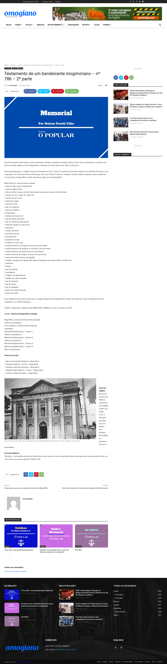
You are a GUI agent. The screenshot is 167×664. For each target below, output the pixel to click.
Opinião (13, 65)
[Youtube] (143, 1)
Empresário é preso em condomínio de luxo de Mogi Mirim (26, 488)
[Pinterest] (36, 474)
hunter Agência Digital (23, 662)
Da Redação (13, 85)
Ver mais (137, 146)
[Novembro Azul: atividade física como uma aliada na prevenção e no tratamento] (56, 536)
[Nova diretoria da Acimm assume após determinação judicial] (120, 136)
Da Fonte (78, 546)
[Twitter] (136, 1)
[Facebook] (130, 1)
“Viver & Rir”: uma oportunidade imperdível (18, 550)
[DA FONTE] (91, 536)
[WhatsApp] (41, 474)
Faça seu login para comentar (15, 571)
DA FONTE (78, 550)
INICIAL (6, 65)
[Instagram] (133, 1)
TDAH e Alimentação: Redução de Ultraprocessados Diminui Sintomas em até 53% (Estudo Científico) (146, 93)
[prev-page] (5, 557)
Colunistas (8, 68)
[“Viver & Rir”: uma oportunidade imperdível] (20, 536)
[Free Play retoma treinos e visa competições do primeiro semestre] (120, 122)
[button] (160, 25)
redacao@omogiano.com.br (66, 649)
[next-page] (9, 557)
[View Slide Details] (107, 13)
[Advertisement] (83, 45)
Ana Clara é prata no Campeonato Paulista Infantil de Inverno (85, 488)
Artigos (19, 65)
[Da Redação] (5, 85)
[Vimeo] (139, 1)
